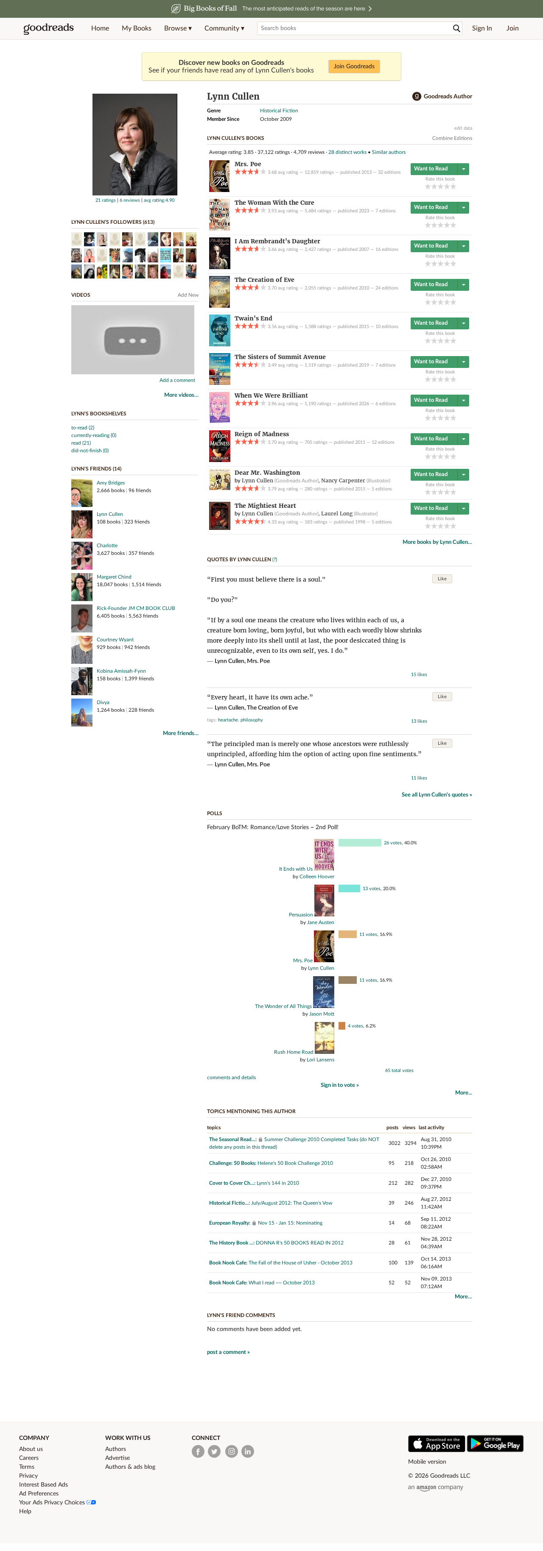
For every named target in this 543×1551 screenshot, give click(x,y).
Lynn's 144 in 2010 (278, 1183)
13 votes (372, 888)
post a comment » (228, 1352)
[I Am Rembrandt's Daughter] (219, 267)
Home (100, 28)
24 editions (386, 288)
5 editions (382, 489)
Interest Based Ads (43, 1485)
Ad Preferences (39, 1494)
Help (25, 1512)
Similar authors (389, 152)
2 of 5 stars (434, 186)
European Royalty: (229, 1222)
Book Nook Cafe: (228, 1262)
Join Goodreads (354, 67)
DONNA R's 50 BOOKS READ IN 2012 (300, 1242)
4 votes (355, 1026)
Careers (29, 1458)
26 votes (393, 843)
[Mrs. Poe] (219, 190)
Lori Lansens (320, 1059)
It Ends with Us (296, 869)
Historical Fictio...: (229, 1203)
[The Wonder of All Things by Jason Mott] (323, 1006)
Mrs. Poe (258, 661)
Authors (115, 1449)
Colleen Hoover (316, 876)
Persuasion (301, 914)
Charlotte (107, 545)
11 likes (419, 778)
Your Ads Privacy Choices (53, 1503)
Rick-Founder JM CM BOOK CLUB (136, 608)
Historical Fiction (279, 110)
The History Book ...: (232, 1242)
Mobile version (427, 1462)
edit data (463, 128)
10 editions (386, 326)
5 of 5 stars (453, 186)
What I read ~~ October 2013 (282, 1282)
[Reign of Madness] (219, 460)
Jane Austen (320, 922)
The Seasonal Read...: (233, 1139)
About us (31, 1449)
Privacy (28, 1476)
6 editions (385, 403)
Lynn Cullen (110, 514)
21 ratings (105, 200)
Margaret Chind (114, 576)
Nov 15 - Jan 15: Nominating (290, 1222)
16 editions (386, 249)
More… (463, 1297)
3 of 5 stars (440, 186)
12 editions (383, 442)
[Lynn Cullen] (134, 193)
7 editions (385, 211)
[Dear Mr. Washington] (219, 488)
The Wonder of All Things (283, 1006)
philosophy (252, 720)
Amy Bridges (111, 482)
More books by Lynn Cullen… (437, 542)
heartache (228, 720)
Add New (188, 295)
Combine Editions (452, 138)
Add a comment (177, 380)
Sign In (482, 28)
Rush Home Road (293, 1052)
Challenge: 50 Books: (232, 1163)
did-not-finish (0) (90, 450)
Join (513, 28)
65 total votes (399, 1070)
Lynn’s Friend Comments (241, 1315)
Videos (80, 295)
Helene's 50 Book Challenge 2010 (295, 1163)
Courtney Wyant (115, 639)
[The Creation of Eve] (219, 306)
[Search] (457, 29)
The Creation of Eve (272, 708)
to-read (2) (82, 427)
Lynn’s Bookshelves (98, 413)
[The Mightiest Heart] (219, 528)
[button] (178, 28)
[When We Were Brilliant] (219, 421)
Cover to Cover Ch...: (232, 1183)
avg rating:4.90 (159, 200)
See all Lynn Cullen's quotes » (437, 795)
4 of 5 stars (447, 186)
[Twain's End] (219, 344)
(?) (274, 559)
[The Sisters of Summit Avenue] (219, 383)
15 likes (419, 674)
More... (463, 1093)
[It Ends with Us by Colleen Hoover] (323, 869)
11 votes (368, 934)
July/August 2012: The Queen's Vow (291, 1203)
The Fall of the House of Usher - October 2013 (301, 1262)
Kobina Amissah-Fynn (121, 671)
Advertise (117, 1458)
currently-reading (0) (93, 435)
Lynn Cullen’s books (235, 138)
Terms (26, 1467)
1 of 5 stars (428, 186)
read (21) (81, 443)
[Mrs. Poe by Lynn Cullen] (323, 960)
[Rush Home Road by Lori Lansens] (323, 1052)
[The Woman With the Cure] (219, 228)
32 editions (389, 172)
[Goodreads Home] (48, 28)
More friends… (181, 733)
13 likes (419, 721)
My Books (136, 28)
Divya (103, 702)
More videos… (181, 395)
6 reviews (130, 200)
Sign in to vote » (340, 1085)
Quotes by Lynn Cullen (239, 559)
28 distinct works (347, 152)
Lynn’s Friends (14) (96, 468)
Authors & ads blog (130, 1467)
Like (442, 578)
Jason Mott (321, 1013)
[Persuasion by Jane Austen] (323, 914)
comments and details (231, 1077)
